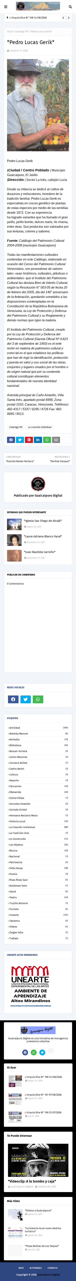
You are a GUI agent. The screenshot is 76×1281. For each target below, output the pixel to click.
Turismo (38, 909)
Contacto (53, 1268)
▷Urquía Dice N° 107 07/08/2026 (43, 1094)
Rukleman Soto (38, 885)
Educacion (38, 786)
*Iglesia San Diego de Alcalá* (43, 521)
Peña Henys (38, 868)
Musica (38, 850)
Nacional (38, 856)
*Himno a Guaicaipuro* (38, 1210)
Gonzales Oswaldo (38, 803)
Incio (21, 1268)
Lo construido (38, 838)
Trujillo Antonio (38, 903)
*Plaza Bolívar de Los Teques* (42, 1246)
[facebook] (13, 699)
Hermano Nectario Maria (38, 815)
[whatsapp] (38, 699)
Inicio (10, 31)
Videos (38, 926)
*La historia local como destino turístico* (43, 1230)
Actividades (36, 1268)
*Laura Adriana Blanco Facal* (43, 536)
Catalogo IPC (21, 31)
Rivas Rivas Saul (38, 879)
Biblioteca (38, 745)
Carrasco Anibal (38, 762)
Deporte (38, 780)
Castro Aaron (38, 768)
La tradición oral (38, 833)
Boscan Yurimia (38, 751)
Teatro (38, 897)
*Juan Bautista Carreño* (40, 552)
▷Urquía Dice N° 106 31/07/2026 (43, 1112)
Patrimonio (38, 862)
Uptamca (38, 920)
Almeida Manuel (38, 733)
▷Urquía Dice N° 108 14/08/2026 (28, 17)
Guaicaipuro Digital (48, 495)
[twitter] (25, 699)
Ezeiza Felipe (38, 797)
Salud (38, 891)
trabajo (38, 938)
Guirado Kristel (38, 809)
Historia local (38, 821)
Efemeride (38, 792)
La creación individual (40, 427)
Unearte (38, 914)
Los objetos (38, 844)
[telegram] (51, 1050)
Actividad (38, 727)
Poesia (38, 874)
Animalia (38, 739)
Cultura (38, 774)
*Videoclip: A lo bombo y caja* (32, 1181)
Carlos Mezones (38, 757)
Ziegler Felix (38, 932)
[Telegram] (50, 699)
